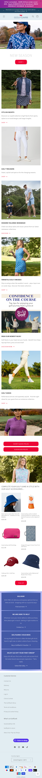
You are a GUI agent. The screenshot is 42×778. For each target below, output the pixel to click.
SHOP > (21, 62)
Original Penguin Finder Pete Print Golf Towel (30, 545)
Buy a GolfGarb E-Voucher (20, 645)
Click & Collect (8, 698)
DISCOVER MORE (6, 347)
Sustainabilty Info (9, 724)
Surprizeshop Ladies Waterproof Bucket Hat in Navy (29, 573)
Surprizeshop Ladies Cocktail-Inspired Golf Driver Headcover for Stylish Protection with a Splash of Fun (30, 516)
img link (4, 71)
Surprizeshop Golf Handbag (8, 545)
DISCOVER (4, 233)
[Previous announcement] (3, 10)
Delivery (6, 685)
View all (21, 583)
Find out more (20, 607)
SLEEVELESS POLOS (21, 449)
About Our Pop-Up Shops (12, 732)
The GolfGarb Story (10, 703)
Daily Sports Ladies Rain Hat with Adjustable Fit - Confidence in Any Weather (10, 515)
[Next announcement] (38, 10)
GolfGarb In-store (9, 728)
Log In (6, 694)
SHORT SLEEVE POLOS (21, 444)
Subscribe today (20, 666)
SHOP (3, 122)
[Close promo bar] (41, 1)
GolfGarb (23, 777)
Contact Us (7, 681)
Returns (6, 690)
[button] (4, 16)
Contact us (20, 627)
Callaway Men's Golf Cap (8, 573)
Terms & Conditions (10, 707)
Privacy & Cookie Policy (11, 711)
